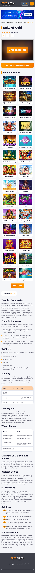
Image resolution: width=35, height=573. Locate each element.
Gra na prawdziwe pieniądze (17, 65)
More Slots (17, 286)
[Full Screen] (12, 35)
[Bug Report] (8, 35)
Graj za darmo (17, 49)
